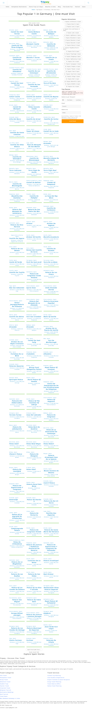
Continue (72, 121)
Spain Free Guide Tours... (34, 649)
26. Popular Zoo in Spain (72, 86)
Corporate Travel (5, 688)
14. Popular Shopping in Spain (73, 56)
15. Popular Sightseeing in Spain (72, 59)
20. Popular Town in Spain (72, 71)
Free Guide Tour (68, 6)
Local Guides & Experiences (55, 677)
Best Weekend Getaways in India (10, 698)
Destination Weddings (7, 692)
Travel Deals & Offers (54, 684)
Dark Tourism (4, 694)
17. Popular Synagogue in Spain (72, 64)
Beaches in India (50, 6)
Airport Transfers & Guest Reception (58, 679)
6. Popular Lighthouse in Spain (72, 35)
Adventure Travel (5, 681)
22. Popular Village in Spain (72, 76)
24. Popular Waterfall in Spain (73, 81)
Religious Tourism (5, 690)
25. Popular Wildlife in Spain (72, 84)
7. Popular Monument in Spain (73, 37)
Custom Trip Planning (54, 675)
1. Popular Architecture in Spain (72, 21)
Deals (84, 6)
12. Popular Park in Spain (72, 51)
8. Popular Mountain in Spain (72, 40)
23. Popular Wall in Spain (72, 79)
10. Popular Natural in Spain (72, 45)
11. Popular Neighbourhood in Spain (71, 48)
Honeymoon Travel (5, 677)
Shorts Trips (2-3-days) (36, 6)
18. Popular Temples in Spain (72, 66)
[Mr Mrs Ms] (64, 100)
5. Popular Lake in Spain (72, 32)
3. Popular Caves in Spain (72, 26)
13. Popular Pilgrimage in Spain (72, 54)
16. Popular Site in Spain (72, 61)
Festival (77, 6)
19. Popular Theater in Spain (72, 69)
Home (7, 6)
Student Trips (4, 684)
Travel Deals (4, 696)
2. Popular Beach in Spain (72, 24)
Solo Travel (3, 675)
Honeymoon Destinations (19, 6)
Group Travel (4, 679)
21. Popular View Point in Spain (72, 74)
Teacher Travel (4, 686)
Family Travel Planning (54, 686)
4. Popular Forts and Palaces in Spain (71, 29)
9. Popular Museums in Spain (72, 42)
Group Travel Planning (54, 681)
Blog (59, 6)
